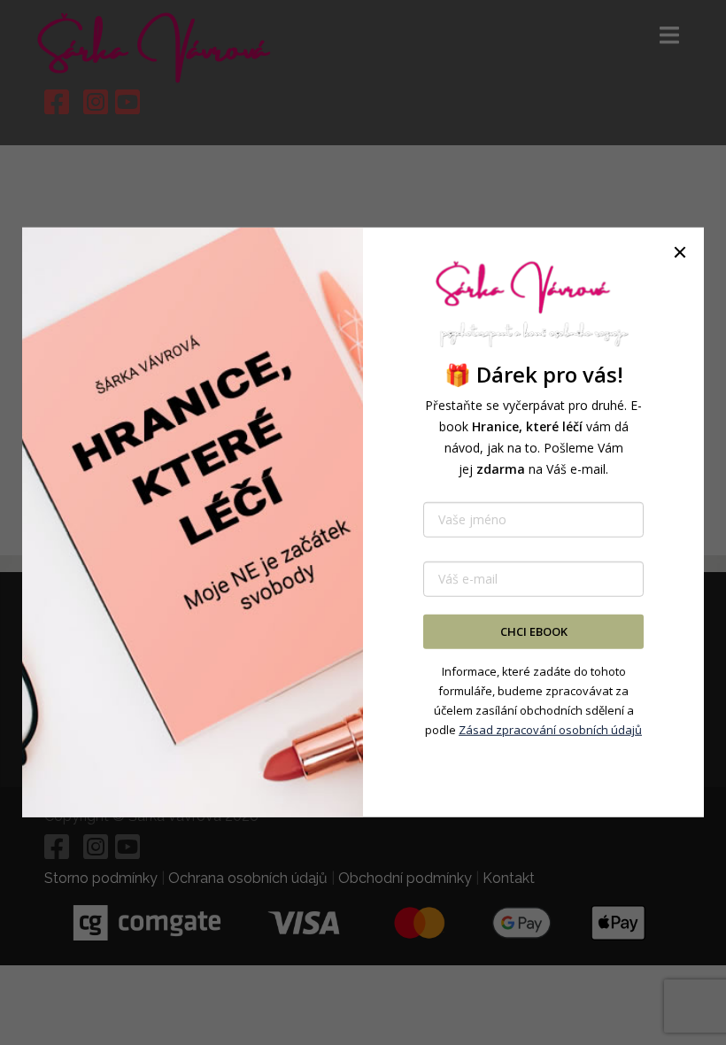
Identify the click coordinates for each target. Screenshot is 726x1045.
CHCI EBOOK (534, 631)
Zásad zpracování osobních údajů (550, 730)
